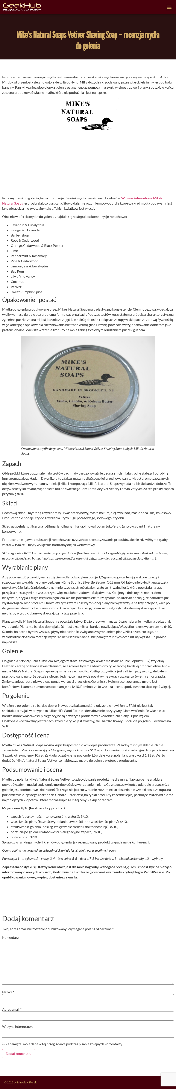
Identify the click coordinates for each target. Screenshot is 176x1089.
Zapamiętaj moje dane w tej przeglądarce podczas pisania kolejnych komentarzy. (64, 1044)
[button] (169, 7)
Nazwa (8, 992)
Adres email (11, 1009)
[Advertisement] (88, 165)
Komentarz (11, 937)
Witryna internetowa (17, 1026)
